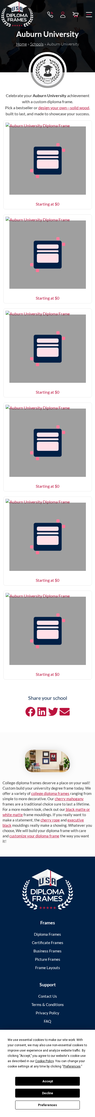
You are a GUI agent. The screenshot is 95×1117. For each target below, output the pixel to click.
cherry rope (50, 820)
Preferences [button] (72, 1066)
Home (21, 44)
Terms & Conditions (47, 1004)
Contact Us (47, 996)
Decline (47, 1093)
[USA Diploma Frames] (47, 889)
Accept (47, 1081)
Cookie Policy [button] (44, 1061)
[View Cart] (75, 15)
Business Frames (47, 951)
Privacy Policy (47, 1013)
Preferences (47, 1105)
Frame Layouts (47, 967)
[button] (89, 14)
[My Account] (63, 15)
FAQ (47, 1021)
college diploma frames (50, 793)
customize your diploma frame (34, 836)
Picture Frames (47, 959)
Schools (37, 44)
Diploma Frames (47, 934)
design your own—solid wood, (64, 107)
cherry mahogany (69, 798)
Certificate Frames (47, 942)
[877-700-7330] (50, 15)
